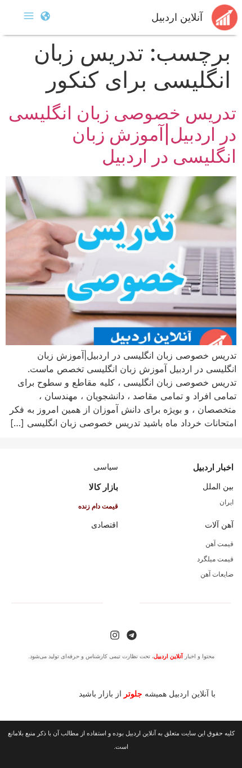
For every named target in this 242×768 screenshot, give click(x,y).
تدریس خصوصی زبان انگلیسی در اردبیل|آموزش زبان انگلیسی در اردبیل (122, 134)
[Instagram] (115, 635)
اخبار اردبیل (213, 467)
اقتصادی (104, 524)
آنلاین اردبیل (177, 17)
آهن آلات (219, 524)
